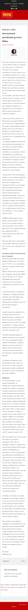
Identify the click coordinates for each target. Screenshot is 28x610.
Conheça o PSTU (8, 3)
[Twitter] (14, 9)
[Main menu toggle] (24, 15)
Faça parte (15, 3)
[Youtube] (16, 9)
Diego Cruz (14, 55)
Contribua (21, 3)
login (17, 573)
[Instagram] (13, 9)
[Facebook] (11, 9)
